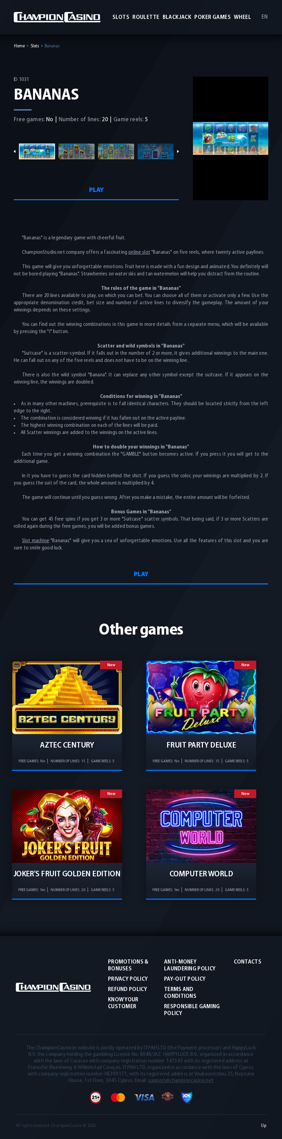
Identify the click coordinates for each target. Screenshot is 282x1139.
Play (96, 190)
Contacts (247, 962)
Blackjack (177, 17)
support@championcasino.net (181, 1080)
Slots (120, 17)
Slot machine (35, 541)
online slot (139, 252)
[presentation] (15, 151)
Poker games (212, 17)
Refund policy (127, 989)
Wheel (242, 17)
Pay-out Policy (185, 979)
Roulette (145, 17)
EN (264, 17)
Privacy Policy (128, 979)
